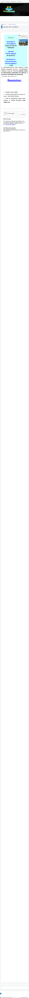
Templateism (15, 997)
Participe (7, 1)
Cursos (2, 1)
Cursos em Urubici (12, 24)
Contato (19, 1)
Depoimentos (13, 1)
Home (4, 24)
